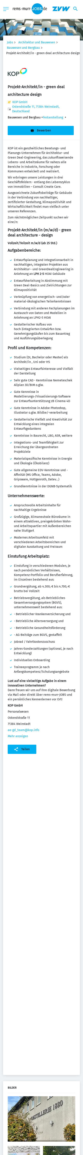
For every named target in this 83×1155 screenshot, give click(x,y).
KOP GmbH (19, 102)
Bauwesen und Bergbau (23, 48)
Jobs (10, 42)
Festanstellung (53, 117)
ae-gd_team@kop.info (23, 730)
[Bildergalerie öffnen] (41, 1119)
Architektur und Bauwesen (36, 42)
